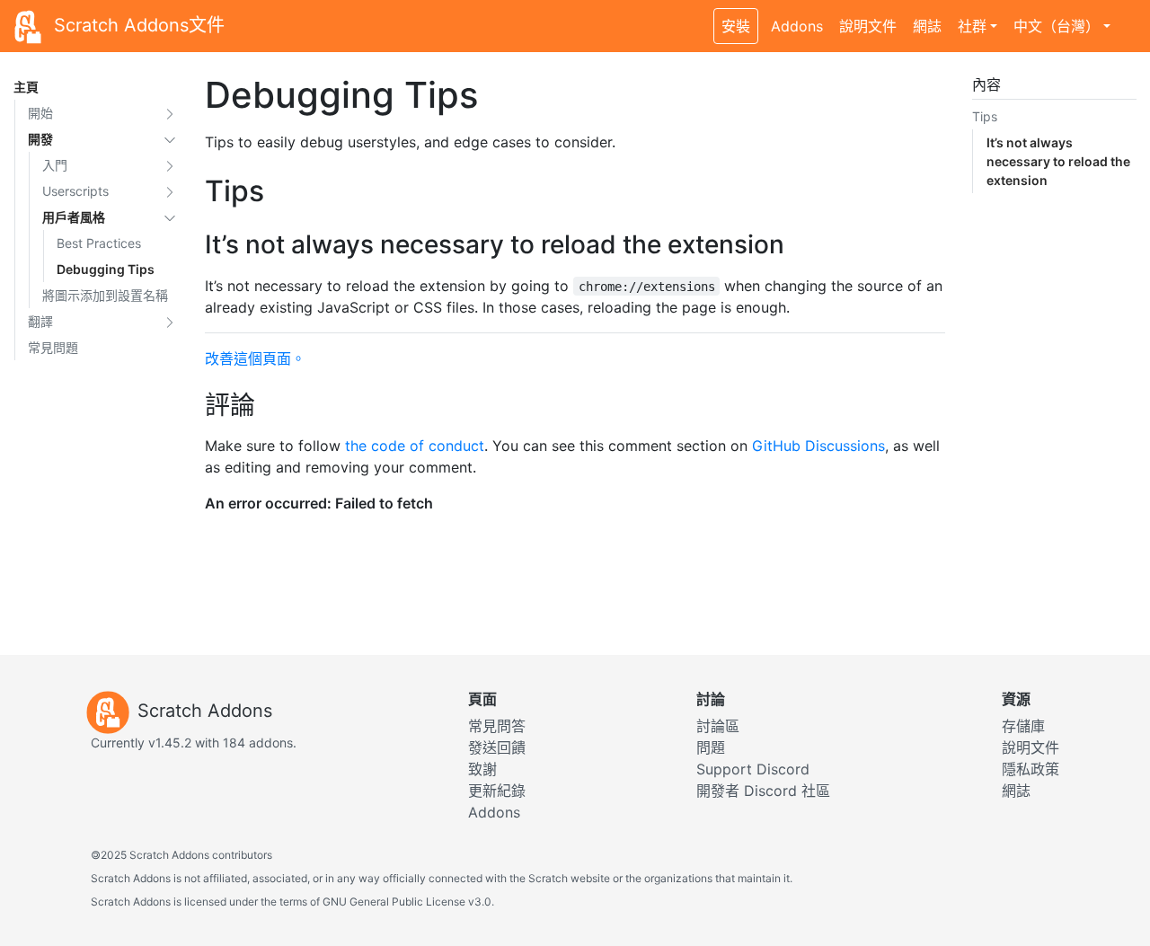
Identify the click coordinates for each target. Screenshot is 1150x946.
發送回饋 (497, 747)
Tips (984, 116)
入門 (54, 164)
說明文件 (868, 26)
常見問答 (497, 726)
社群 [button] (972, 26)
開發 (40, 138)
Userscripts (75, 191)
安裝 (735, 26)
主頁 (26, 86)
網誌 (927, 26)
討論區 (717, 726)
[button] (169, 113)
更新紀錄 (497, 791)
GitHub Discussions (818, 446)
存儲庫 (1023, 726)
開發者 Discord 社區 (763, 791)
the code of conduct (414, 446)
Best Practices (99, 243)
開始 (40, 112)
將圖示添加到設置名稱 (105, 295)
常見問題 (53, 347)
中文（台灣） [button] (1056, 26)
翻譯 (40, 321)
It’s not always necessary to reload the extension (1058, 161)
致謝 (482, 769)
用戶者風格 (73, 217)
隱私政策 (1030, 769)
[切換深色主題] (1127, 16)
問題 (710, 747)
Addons (797, 26)
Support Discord (752, 769)
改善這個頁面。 (255, 358)
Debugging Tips (106, 269)
